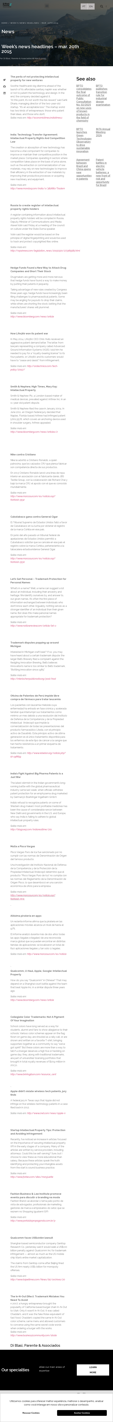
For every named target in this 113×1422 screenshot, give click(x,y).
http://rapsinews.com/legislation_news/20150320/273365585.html (45, 250)
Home (4, 23)
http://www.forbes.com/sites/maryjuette (31, 1177)
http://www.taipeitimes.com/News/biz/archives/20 (37, 1279)
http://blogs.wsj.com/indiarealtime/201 (31, 829)
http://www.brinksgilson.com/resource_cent (33, 1074)
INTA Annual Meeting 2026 (103, 132)
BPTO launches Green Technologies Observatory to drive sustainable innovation (84, 140)
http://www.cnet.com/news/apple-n (46, 1113)
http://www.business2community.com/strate (33, 1335)
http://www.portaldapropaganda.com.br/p (32, 1220)
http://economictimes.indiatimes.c (44, 117)
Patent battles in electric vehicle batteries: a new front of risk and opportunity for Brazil (103, 172)
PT (84, 6)
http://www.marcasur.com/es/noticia (47, 954)
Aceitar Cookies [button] (82, 1413)
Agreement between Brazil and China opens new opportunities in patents (84, 169)
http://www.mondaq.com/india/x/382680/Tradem (37, 188)
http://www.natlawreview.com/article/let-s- (33, 625)
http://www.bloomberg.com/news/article (32, 316)
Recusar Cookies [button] (31, 1413)
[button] (46, 5)
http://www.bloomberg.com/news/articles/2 (34, 431)
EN (91, 6)
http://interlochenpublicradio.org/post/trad (33, 678)
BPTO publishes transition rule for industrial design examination (103, 95)
